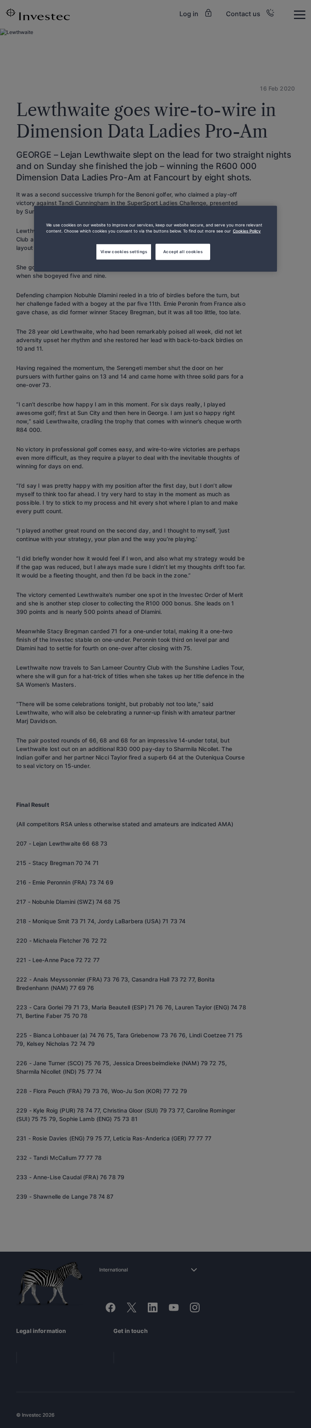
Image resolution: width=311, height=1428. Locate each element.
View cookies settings (123, 251)
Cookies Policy (247, 230)
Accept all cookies (183, 251)
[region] (155, 238)
